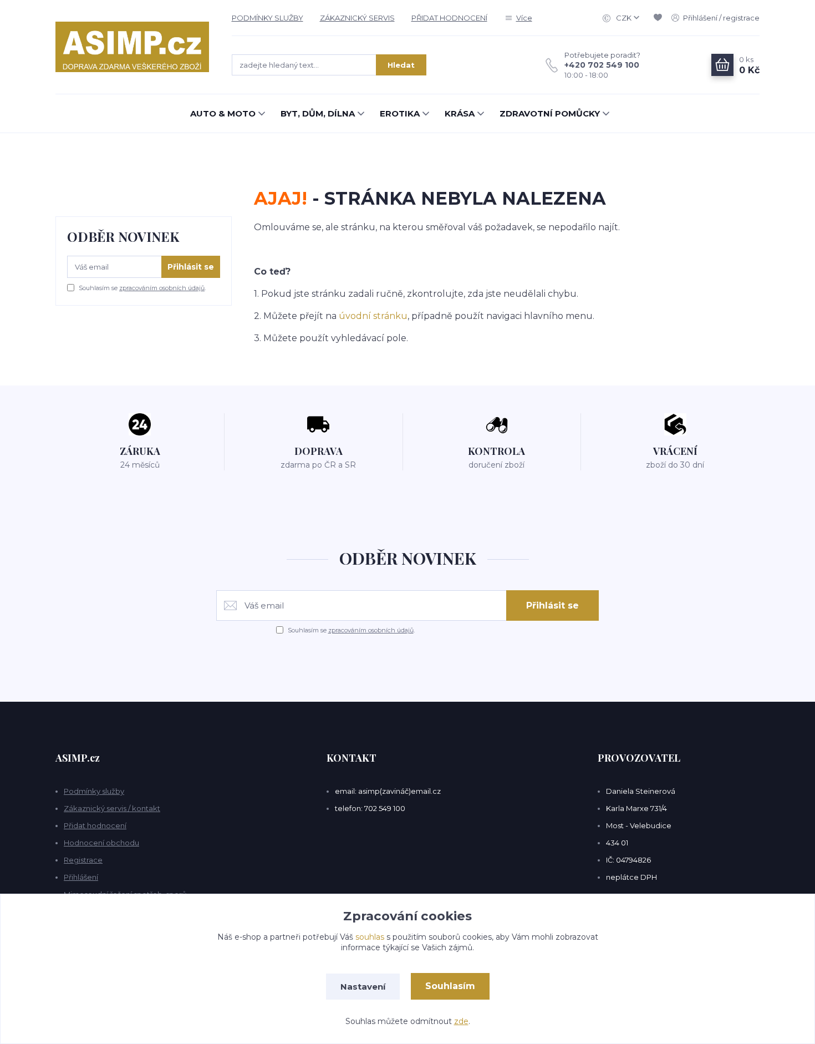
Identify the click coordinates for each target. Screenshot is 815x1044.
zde (461, 1021)
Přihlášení (81, 877)
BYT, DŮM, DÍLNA (318, 113)
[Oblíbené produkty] (659, 18)
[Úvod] (132, 47)
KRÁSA (460, 113)
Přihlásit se (190, 267)
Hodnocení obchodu (101, 842)
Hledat (401, 64)
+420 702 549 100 (601, 65)
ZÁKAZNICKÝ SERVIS (357, 17)
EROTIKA (400, 113)
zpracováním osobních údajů (162, 288)
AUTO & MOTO (223, 113)
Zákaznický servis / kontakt (112, 808)
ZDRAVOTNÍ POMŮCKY (550, 113)
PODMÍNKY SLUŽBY (267, 17)
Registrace (83, 859)
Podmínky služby (94, 791)
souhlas (369, 937)
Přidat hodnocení (95, 825)
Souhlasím (450, 986)
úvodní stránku (373, 316)
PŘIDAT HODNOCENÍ (449, 17)
